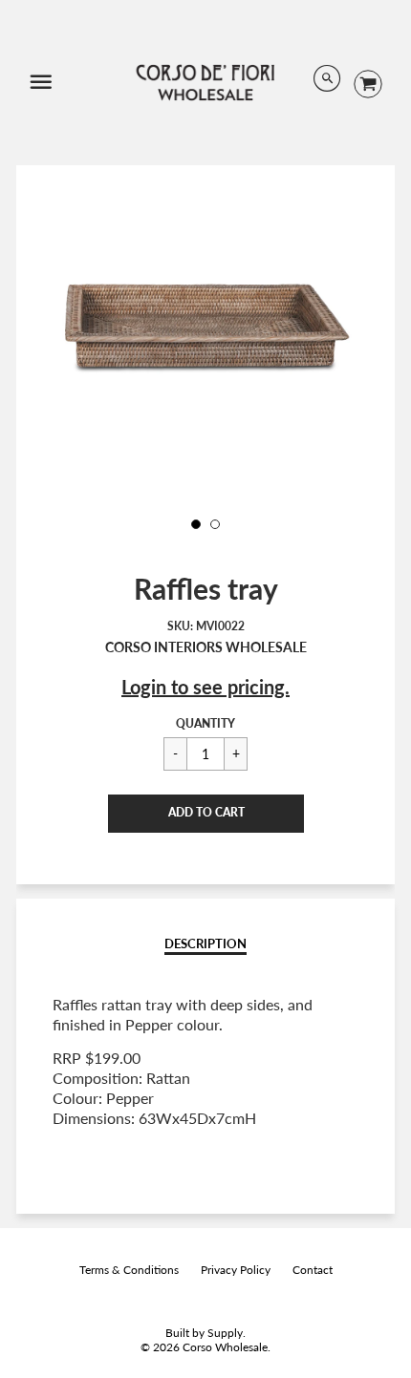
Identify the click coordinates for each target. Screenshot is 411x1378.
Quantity (205, 723)
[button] (206, 814)
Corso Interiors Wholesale (206, 647)
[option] (205, 325)
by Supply (217, 1332)
